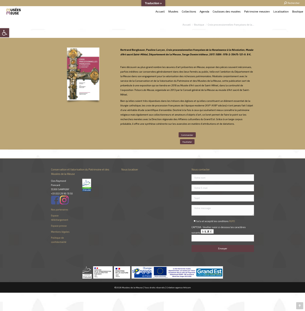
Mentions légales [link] (60, 231)
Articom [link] (187, 287)
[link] (4, 32)
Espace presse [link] (59, 225)
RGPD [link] (232, 221)
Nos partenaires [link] (59, 209)
